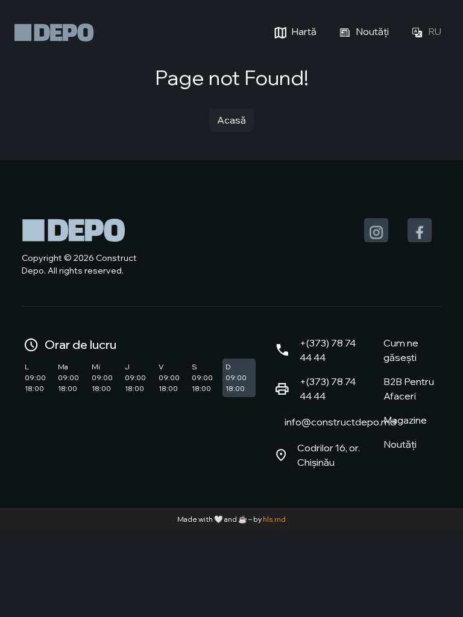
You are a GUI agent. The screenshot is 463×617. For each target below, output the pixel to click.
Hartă (303, 31)
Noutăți (371, 31)
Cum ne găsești (400, 350)
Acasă (231, 120)
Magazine (405, 420)
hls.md (274, 519)
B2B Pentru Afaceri (408, 388)
